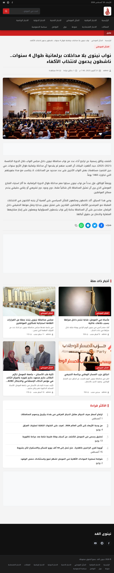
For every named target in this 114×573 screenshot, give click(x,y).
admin (105, 70)
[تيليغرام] (8, 2)
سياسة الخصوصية (39, 27)
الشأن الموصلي (72, 20)
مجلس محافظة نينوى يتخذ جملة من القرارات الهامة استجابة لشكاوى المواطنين (30, 321)
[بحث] (6, 11)
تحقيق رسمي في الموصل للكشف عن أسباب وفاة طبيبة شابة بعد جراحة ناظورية (62, 437)
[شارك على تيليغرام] (88, 225)
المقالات (105, 27)
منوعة (74, 27)
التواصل (55, 27)
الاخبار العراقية (90, 20)
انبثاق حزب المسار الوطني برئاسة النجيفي (86, 374)
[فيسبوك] (12, 2)
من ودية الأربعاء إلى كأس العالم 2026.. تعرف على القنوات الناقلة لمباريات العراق (63, 425)
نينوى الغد (102, 534)
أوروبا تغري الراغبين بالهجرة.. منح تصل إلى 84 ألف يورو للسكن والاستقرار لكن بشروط (60, 448)
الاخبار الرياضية (22, 20)
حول (65, 27)
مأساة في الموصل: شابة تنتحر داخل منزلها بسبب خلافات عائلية (86, 321)
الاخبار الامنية (55, 20)
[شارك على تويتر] (94, 225)
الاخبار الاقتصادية (89, 27)
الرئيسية (105, 20)
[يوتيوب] (4, 2)
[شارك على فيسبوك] (101, 225)
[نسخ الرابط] (76, 225)
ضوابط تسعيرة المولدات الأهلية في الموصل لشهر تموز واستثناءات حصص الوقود (62, 459)
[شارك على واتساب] (81, 225)
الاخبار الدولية (39, 20)
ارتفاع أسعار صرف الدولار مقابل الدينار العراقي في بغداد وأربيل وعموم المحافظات (62, 414)
